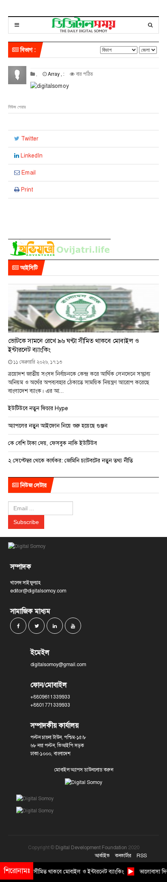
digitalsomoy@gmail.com (58, 664)
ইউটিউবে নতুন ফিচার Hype (38, 408)
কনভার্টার (123, 855)
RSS (142, 855)
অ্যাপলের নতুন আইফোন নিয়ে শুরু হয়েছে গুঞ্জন (57, 425)
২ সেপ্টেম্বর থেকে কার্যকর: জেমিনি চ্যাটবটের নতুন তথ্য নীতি (70, 460)
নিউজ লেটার (33, 485)
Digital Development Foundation (91, 847)
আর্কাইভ (102, 855)
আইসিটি (28, 267)
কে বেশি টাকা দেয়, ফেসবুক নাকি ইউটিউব (52, 443)
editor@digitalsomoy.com (38, 591)
